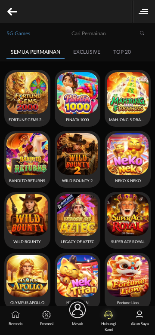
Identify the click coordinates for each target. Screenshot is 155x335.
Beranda (15, 324)
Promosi (46, 324)
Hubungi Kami (108, 327)
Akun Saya (140, 324)
